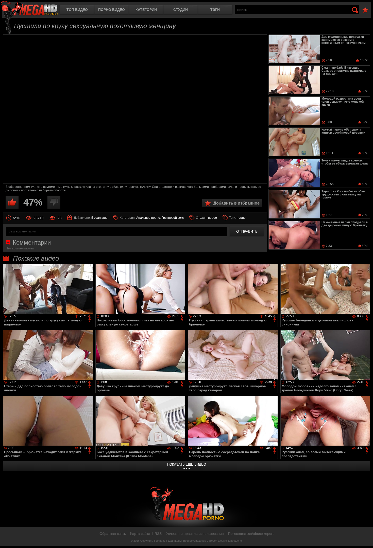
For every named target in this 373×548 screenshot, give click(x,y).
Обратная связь (112, 534)
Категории (146, 10)
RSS (158, 534)
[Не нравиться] (53, 202)
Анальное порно (148, 218)
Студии (180, 10)
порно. (241, 218)
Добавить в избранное (236, 203)
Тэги (215, 10)
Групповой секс (173, 218)
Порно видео (111, 10)
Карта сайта (140, 534)
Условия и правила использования (195, 534)
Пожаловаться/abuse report (251, 534)
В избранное (365, 10)
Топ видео (77, 10)
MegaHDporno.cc (29, 9)
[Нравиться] (12, 202)
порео (212, 218)
